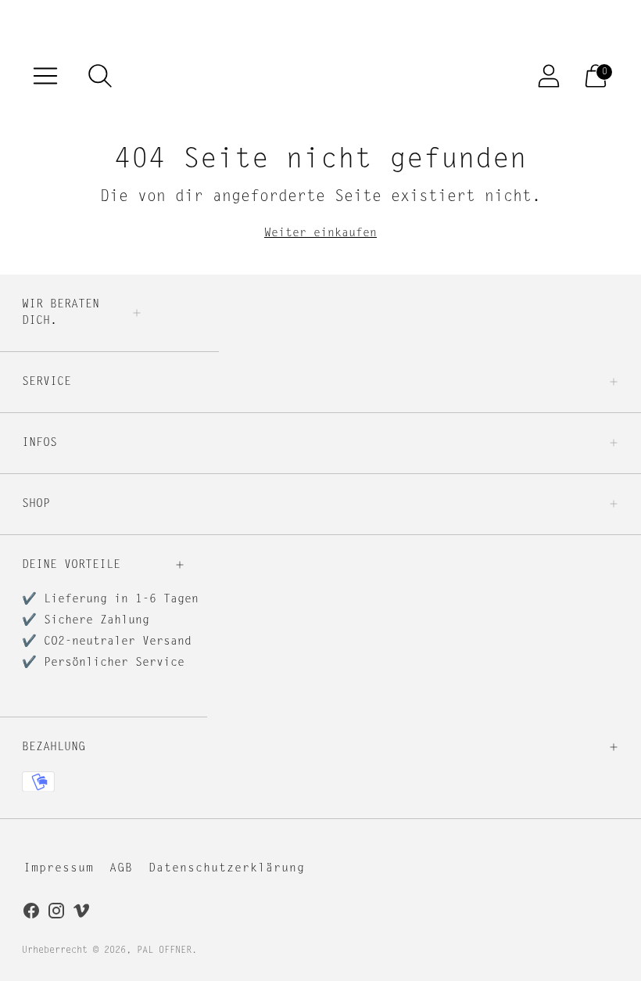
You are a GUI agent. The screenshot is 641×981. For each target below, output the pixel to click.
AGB (121, 869)
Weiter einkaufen (320, 233)
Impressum (58, 869)
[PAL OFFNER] (320, 76)
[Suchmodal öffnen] (100, 76)
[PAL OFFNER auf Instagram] (56, 913)
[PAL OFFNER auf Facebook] (31, 913)
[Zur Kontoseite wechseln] (549, 76)
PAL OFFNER (164, 950)
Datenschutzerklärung (227, 869)
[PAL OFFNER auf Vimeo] (81, 913)
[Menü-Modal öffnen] (45, 76)
